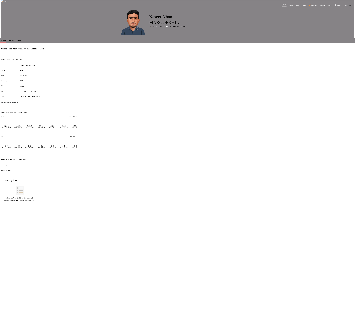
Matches (11, 40)
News (19, 40)
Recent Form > (73, 116)
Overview (3, 40)
